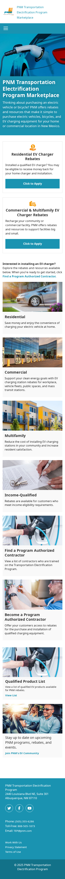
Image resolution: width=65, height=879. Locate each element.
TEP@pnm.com (23, 830)
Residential (15, 316)
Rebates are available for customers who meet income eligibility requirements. (31, 503)
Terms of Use (13, 851)
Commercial (16, 372)
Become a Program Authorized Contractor (25, 617)
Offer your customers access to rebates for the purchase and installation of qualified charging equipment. (31, 629)
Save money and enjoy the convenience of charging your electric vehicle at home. (32, 325)
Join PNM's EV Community (22, 753)
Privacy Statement (16, 847)
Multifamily (15, 435)
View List (11, 695)
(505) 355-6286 (24, 821)
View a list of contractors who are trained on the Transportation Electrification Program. (32, 565)
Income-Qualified (21, 494)
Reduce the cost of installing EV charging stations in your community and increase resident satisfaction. (31, 445)
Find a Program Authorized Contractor (29, 553)
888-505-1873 (26, 826)
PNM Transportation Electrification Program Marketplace (32, 12)
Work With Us (13, 842)
